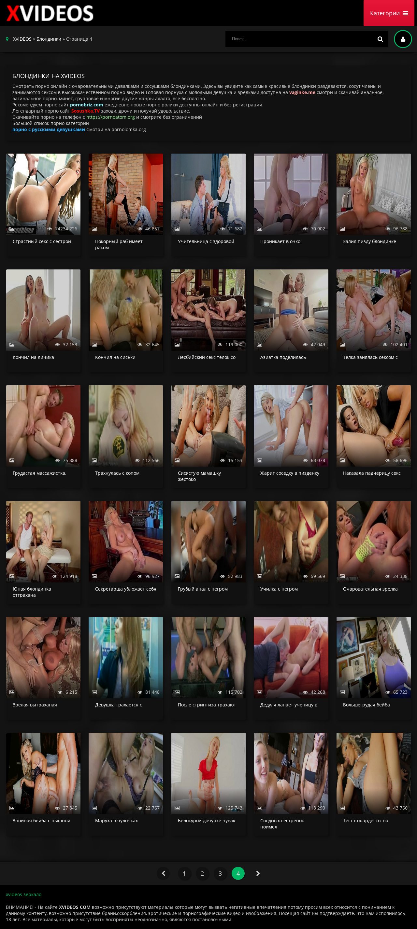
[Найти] (380, 39)
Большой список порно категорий (50, 123)
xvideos (51, 13)
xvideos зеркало (23, 894)
